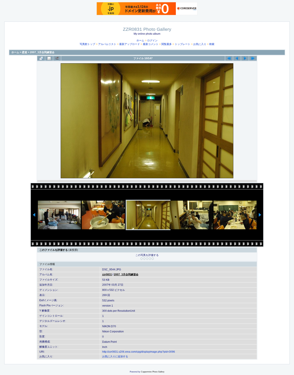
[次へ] (245, 58)
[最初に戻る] (229, 58)
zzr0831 (107, 274)
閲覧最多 (166, 44)
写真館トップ (87, 44)
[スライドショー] (57, 58)
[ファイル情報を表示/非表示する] (49, 58)
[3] (147, 258)
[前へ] (237, 58)
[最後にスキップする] (253, 58)
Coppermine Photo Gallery (152, 372)
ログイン (152, 40)
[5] (152, 258)
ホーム (140, 40)
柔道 (24, 52)
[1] (141, 258)
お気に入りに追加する (115, 356)
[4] (150, 258)
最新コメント (150, 44)
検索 (211, 44)
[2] (144, 258)
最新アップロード (129, 44)
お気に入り (199, 44)
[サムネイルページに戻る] (41, 58)
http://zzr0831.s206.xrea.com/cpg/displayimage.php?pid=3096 (138, 351)
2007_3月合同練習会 (42, 52)
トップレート (182, 44)
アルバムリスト (107, 44)
